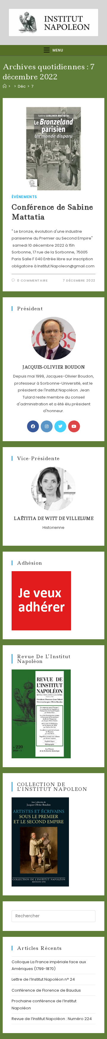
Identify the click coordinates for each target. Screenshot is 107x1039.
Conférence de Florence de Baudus (46, 990)
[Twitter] (60, 426)
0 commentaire (32, 280)
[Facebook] (33, 426)
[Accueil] (5, 86)
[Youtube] (74, 426)
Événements (24, 196)
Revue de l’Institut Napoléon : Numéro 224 (52, 1019)
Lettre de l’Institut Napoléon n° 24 (43, 979)
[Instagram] (47, 426)
